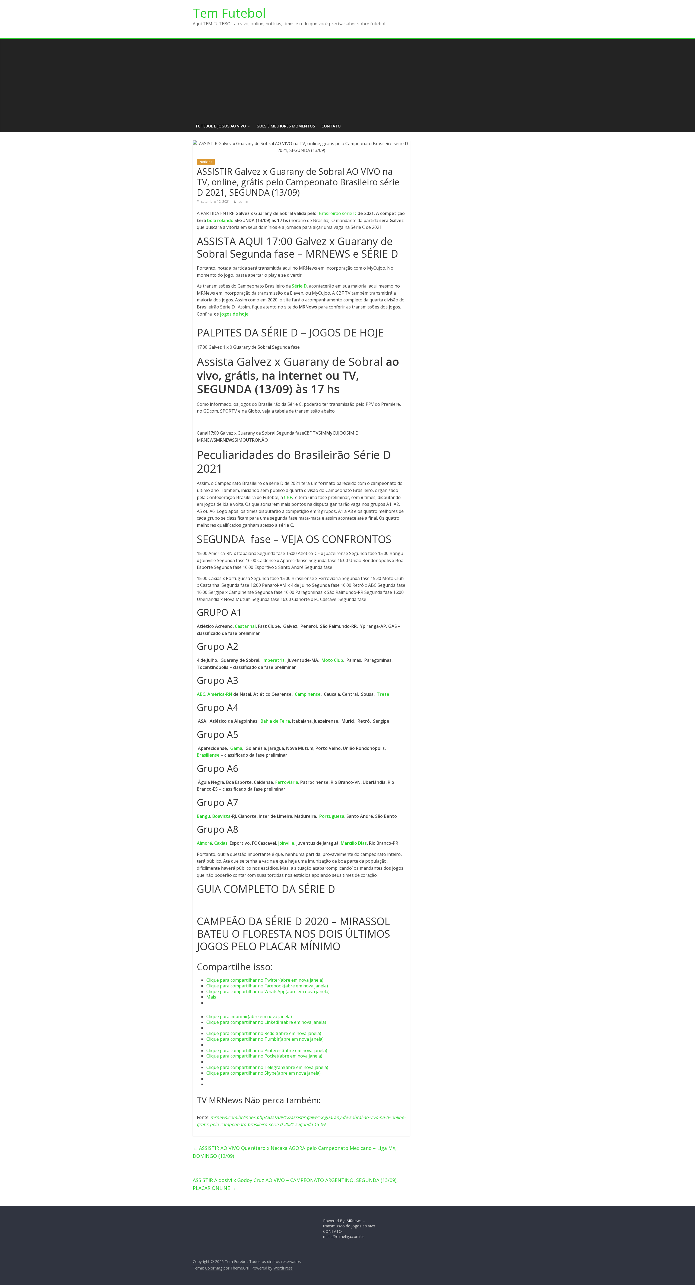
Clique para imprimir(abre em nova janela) (249, 1016)
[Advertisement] (347, 80)
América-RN (219, 694)
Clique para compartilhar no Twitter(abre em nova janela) (264, 980)
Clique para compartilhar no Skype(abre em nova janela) (263, 1073)
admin (243, 201)
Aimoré (204, 843)
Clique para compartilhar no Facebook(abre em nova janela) (267, 986)
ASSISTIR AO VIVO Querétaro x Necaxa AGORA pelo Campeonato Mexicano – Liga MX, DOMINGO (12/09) (295, 1152)
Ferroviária (286, 782)
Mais (211, 997)
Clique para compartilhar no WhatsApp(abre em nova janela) (268, 991)
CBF (288, 497)
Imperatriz (274, 660)
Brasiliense (208, 755)
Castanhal (245, 626)
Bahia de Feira (275, 721)
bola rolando (220, 220)
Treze (383, 694)
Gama (236, 748)
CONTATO (331, 126)
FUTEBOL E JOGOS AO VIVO (221, 126)
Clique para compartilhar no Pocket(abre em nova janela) (264, 1056)
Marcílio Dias (354, 843)
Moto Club (332, 660)
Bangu (203, 816)
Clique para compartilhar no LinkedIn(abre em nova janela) (266, 1022)
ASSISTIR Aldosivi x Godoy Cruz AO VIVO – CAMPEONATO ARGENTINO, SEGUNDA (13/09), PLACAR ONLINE (295, 1184)
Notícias (206, 162)
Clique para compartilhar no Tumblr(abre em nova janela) (265, 1039)
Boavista (221, 816)
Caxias (221, 843)
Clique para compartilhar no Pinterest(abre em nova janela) (266, 1050)
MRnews (354, 1220)
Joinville (286, 843)
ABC (201, 694)
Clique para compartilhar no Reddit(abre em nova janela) (263, 1033)
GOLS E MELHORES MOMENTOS (286, 126)
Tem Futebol (229, 12)
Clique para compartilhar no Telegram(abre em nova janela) (267, 1067)
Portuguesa (331, 816)
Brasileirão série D (337, 213)
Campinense (308, 694)
